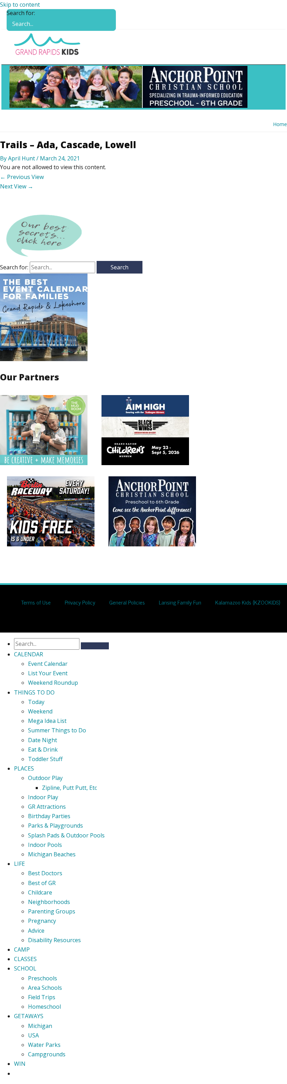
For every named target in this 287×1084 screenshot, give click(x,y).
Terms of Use (36, 602)
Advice (36, 930)
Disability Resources (54, 940)
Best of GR (42, 883)
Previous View (22, 177)
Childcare (40, 892)
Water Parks (44, 1045)
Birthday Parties (49, 816)
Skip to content (20, 4)
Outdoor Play (45, 778)
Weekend (40, 711)
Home (280, 124)
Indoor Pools (45, 845)
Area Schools (45, 988)
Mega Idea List (47, 721)
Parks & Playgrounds (55, 825)
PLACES (24, 768)
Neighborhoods (49, 902)
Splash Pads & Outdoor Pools (66, 835)
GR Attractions (47, 806)
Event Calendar (48, 664)
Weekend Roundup (53, 682)
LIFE (19, 864)
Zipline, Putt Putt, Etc (69, 788)
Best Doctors (45, 873)
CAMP (22, 949)
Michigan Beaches (52, 854)
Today (36, 702)
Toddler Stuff (45, 759)
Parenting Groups (51, 911)
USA (33, 1035)
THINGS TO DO (34, 692)
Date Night (42, 740)
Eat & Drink (43, 749)
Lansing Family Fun (180, 602)
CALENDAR (28, 654)
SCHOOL (25, 968)
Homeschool (44, 1006)
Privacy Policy (80, 602)
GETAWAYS (28, 1016)
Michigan (40, 1026)
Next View (16, 186)
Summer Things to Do (57, 730)
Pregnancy (42, 921)
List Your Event (48, 673)
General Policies (127, 602)
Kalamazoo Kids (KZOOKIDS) (247, 602)
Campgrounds (46, 1054)
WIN (20, 1064)
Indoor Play (43, 797)
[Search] (110, 20)
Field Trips (41, 997)
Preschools (42, 978)
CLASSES (25, 959)
